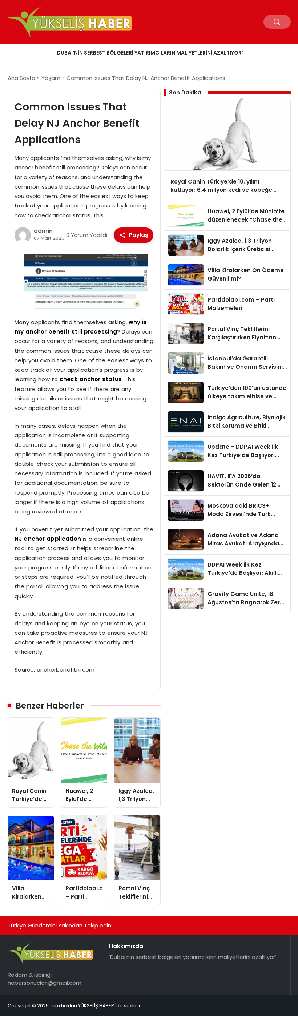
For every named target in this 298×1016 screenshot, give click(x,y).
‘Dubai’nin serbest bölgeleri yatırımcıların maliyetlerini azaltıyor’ (149, 52)
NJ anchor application (48, 539)
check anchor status (91, 379)
